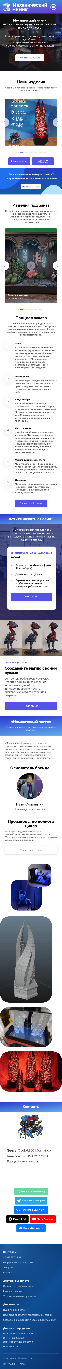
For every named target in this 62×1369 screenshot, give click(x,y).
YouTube (13, 1364)
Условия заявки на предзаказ (19, 1296)
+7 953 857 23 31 (12, 1257)
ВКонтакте (9, 1272)
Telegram (8, 1267)
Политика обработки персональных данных (28, 1314)
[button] (17, 152)
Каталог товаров (12, 1291)
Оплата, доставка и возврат (18, 1286)
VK (4, 1364)
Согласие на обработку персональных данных (29, 1319)
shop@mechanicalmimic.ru (18, 1262)
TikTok (23, 1364)
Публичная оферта (14, 1309)
